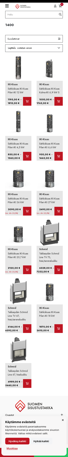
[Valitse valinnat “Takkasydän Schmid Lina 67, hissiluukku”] (27, 383)
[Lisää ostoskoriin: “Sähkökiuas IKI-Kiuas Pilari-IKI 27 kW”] (58, 211)
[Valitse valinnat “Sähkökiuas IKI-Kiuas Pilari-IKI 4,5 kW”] (27, 156)
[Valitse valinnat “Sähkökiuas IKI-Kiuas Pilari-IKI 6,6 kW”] (58, 156)
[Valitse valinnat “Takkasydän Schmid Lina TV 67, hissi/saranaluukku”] (27, 328)
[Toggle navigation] (8, 6)
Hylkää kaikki (41, 441)
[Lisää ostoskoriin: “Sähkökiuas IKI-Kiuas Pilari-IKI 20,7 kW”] (27, 269)
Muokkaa (12, 448)
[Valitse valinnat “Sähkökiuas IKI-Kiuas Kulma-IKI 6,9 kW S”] (58, 101)
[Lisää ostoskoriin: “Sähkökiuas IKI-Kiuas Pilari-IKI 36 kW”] (27, 211)
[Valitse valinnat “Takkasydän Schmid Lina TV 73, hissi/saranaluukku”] (58, 269)
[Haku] (60, 14)
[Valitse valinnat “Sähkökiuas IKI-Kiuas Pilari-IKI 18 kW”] (58, 328)
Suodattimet (13, 39)
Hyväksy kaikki (17, 441)
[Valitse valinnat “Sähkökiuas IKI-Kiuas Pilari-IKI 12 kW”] (27, 101)
